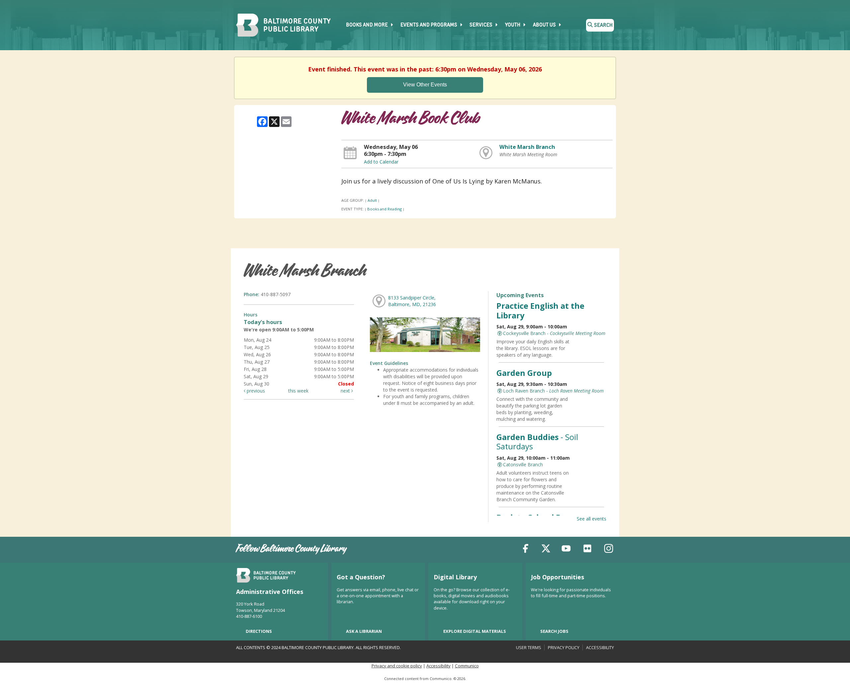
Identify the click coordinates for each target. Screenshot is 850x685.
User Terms (528, 647)
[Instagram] (608, 549)
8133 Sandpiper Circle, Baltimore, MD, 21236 (412, 300)
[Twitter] (546, 549)
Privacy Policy (563, 647)
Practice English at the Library (540, 310)
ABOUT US (545, 25)
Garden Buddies (537, 442)
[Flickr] (587, 549)
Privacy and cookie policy (397, 666)
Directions (259, 631)
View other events (425, 84)
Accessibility (600, 647)
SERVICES (481, 25)
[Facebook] (525, 549)
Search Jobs (554, 631)
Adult (372, 200)
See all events (591, 518)
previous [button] (255, 391)
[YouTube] (566, 549)
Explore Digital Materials (474, 631)
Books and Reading (384, 208)
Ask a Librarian (364, 631)
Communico (467, 666)
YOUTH (513, 25)
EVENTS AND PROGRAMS (429, 25)
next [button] (346, 391)
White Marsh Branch (527, 147)
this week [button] (298, 391)
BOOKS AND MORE (367, 25)
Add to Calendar (381, 162)
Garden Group (524, 373)
